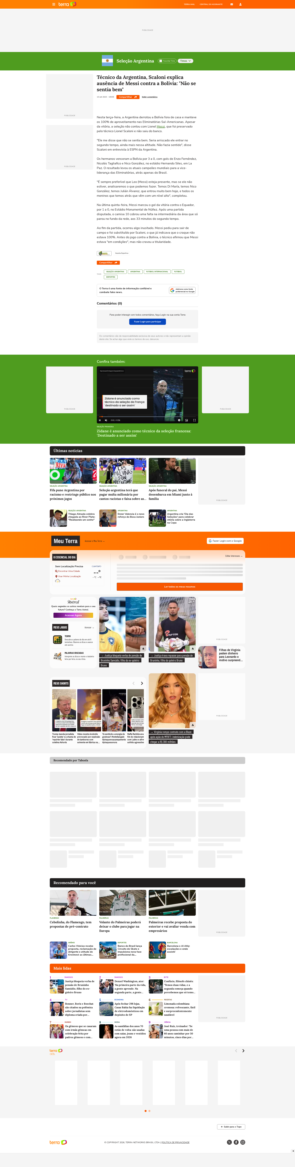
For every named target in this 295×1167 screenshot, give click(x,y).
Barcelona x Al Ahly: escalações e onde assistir (178, 949)
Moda (117, 1022)
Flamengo (54, 918)
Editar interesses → (234, 555)
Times (183, 61)
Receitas (168, 1000)
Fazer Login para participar (147, 321)
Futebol (178, 272)
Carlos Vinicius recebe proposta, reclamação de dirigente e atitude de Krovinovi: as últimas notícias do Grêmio (82, 950)
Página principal (67, 4)
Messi (161, 126)
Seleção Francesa (105, 427)
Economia (119, 1000)
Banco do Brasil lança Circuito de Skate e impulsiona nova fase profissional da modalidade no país (130, 950)
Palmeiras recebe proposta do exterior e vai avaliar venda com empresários (172, 926)
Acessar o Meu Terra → (95, 540)
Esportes (110, 277)
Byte (166, 977)
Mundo (68, 1022)
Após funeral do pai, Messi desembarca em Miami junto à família (170, 494)
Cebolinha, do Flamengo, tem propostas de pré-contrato (70, 924)
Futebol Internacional (157, 272)
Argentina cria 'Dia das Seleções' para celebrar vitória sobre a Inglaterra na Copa (181, 518)
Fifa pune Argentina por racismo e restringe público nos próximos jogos (73, 494)
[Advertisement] (221, 518)
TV (66, 1000)
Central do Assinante (211, 4)
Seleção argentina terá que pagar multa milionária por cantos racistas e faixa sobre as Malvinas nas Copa (121, 494)
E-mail (231, 4)
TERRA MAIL (189, 4)
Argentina (135, 272)
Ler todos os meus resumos (179, 586)
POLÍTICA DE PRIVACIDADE (175, 1142)
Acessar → (89, 627)
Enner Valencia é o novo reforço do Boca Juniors (131, 515)
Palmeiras (104, 918)
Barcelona (172, 943)
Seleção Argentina (135, 61)
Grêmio (71, 943)
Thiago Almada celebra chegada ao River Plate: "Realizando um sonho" (81, 517)
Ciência (167, 1022)
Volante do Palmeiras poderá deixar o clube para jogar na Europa (120, 926)
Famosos (69, 977)
